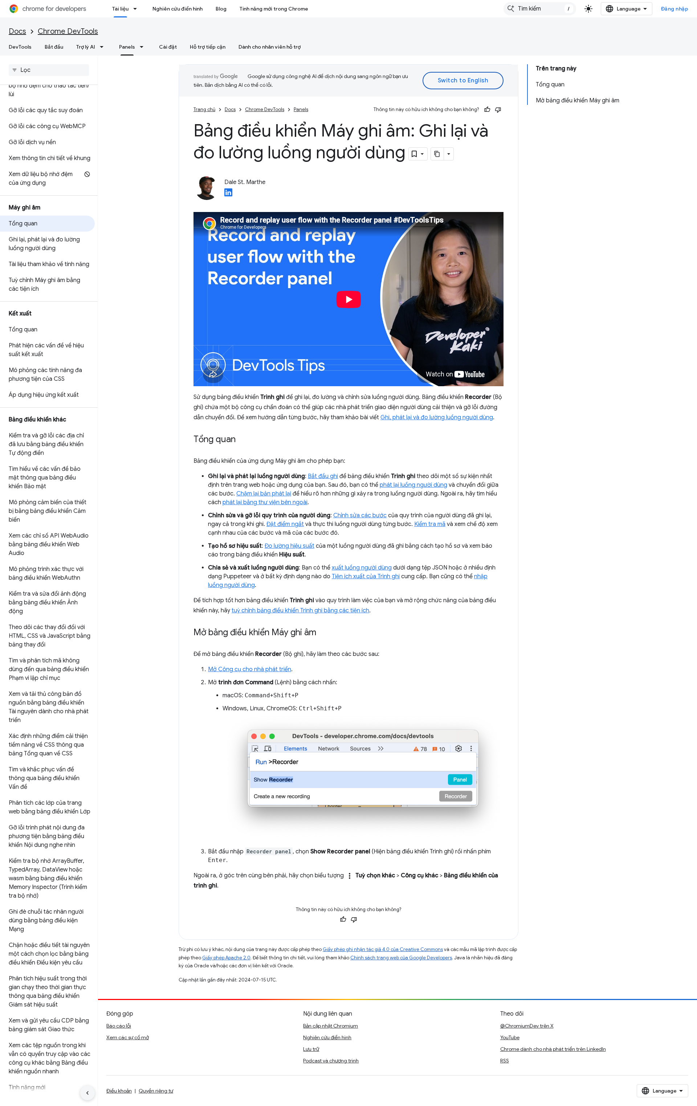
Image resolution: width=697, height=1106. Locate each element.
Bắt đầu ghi (323, 476)
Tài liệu (120, 8)
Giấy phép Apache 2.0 (226, 958)
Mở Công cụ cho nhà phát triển (249, 669)
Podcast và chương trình (331, 1060)
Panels (127, 47)
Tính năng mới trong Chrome (274, 8)
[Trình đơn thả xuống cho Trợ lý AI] (104, 46)
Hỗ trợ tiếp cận (207, 47)
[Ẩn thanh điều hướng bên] (87, 1093)
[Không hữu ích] (498, 109)
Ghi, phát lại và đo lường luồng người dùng (436, 417)
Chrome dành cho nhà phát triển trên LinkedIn (553, 1049)
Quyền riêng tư (156, 1091)
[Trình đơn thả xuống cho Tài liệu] (137, 8)
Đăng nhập (675, 8)
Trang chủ (204, 109)
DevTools (20, 47)
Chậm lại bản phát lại (263, 493)
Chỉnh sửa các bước (360, 515)
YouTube (509, 1037)
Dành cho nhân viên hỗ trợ (270, 47)
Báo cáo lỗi (118, 1026)
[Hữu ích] (487, 109)
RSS (504, 1060)
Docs (17, 31)
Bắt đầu (54, 47)
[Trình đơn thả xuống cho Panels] (143, 46)
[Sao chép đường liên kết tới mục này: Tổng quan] (243, 440)
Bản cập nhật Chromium (330, 1026)
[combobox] (540, 8)
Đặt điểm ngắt (285, 524)
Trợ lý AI (85, 47)
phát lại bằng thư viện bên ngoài (265, 502)
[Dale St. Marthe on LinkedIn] (228, 194)
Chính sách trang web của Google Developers (401, 958)
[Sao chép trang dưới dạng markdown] (437, 154)
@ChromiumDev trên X (527, 1026)
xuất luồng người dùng (362, 567)
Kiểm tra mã (429, 524)
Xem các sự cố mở (127, 1037)
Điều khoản (119, 1091)
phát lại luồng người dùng (413, 485)
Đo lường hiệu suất (289, 546)
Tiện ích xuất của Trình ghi (366, 576)
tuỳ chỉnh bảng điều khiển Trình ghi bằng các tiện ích (300, 610)
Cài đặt (168, 47)
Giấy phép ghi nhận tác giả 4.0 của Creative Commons (383, 949)
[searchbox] (49, 70)
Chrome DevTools (68, 31)
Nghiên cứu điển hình (177, 8)
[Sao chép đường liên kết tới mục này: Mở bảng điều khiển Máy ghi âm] (323, 633)
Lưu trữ (311, 1049)
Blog (221, 8)
